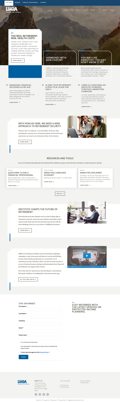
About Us (38, 400)
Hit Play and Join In (27, 279)
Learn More (17, 60)
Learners (43, 2)
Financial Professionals (30, 2)
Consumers (8, 2)
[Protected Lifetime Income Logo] (18, 10)
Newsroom (85, 10)
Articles (72, 10)
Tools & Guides (65, 381)
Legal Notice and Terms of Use (76, 400)
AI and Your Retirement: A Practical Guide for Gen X (58, 87)
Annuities (65, 10)
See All (59, 193)
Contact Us (46, 400)
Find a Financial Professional (85, 382)
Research (78, 10)
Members (17, 2)
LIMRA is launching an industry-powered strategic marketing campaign (93, 88)
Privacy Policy (62, 400)
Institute (92, 10)
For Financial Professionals (64, 386)
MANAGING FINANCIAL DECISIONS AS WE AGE (20, 86)
